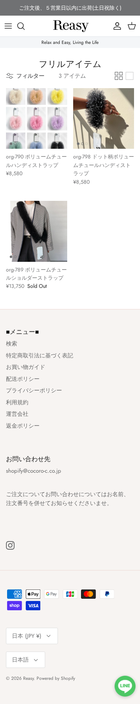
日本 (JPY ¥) (26, 636)
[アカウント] (115, 26)
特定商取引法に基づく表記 (39, 355)
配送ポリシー (23, 379)
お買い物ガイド (25, 367)
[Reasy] (70, 26)
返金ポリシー (23, 426)
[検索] (24, 26)
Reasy (28, 678)
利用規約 (17, 402)
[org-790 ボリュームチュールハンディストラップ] (36, 118)
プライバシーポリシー (34, 390)
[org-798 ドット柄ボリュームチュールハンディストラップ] (103, 118)
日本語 (20, 660)
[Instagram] (10, 545)
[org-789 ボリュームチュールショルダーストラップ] (36, 231)
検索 (11, 344)
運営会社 (17, 414)
